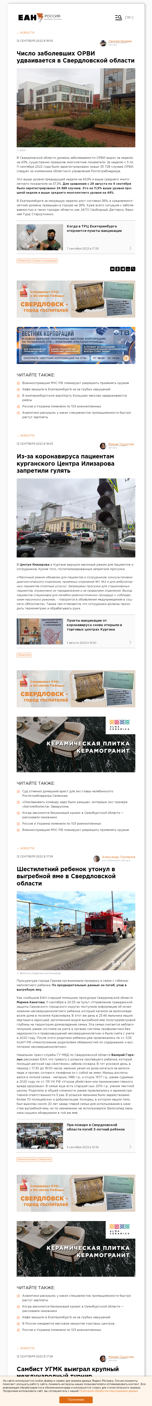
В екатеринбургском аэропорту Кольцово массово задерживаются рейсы (74, 398)
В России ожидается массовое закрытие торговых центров (68, 1323)
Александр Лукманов (118, 857)
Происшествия (26, 1159)
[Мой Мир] (128, 269)
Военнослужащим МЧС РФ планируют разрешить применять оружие (75, 383)
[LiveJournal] (133, 269)
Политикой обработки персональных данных (108, 1391)
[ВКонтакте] (112, 269)
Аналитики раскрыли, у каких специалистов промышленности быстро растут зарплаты (76, 415)
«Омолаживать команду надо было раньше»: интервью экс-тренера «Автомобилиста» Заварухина (74, 804)
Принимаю (76, 1399)
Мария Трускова (121, 444)
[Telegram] (122, 269)
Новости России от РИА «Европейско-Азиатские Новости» (31, 17)
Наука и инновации (44, 261)
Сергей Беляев (120, 41)
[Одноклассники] (117, 269)
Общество (24, 261)
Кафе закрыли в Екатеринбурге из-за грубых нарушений (66, 389)
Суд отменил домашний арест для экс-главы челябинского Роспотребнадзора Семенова (67, 793)
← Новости (25, 33)
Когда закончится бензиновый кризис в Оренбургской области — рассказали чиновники (73, 815)
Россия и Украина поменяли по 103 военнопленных (61, 406)
